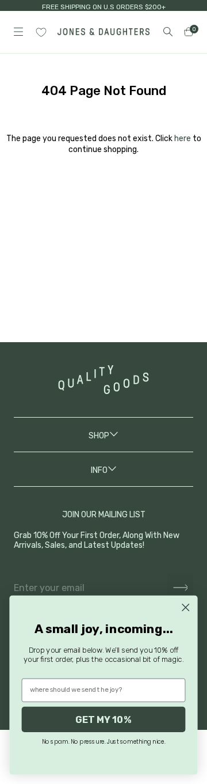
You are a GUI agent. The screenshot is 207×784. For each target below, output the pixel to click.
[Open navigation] (18, 32)
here (182, 138)
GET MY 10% (103, 719)
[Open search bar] (167, 31)
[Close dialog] (185, 607)
